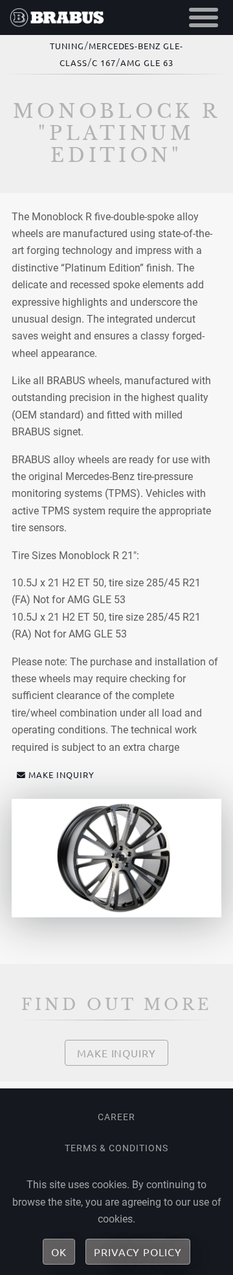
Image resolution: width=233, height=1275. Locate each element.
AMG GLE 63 (146, 62)
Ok (59, 1251)
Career (116, 1117)
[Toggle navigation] (203, 17)
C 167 (104, 62)
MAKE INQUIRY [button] (61, 774)
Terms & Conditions (116, 1148)
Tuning (67, 45)
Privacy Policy (138, 1251)
